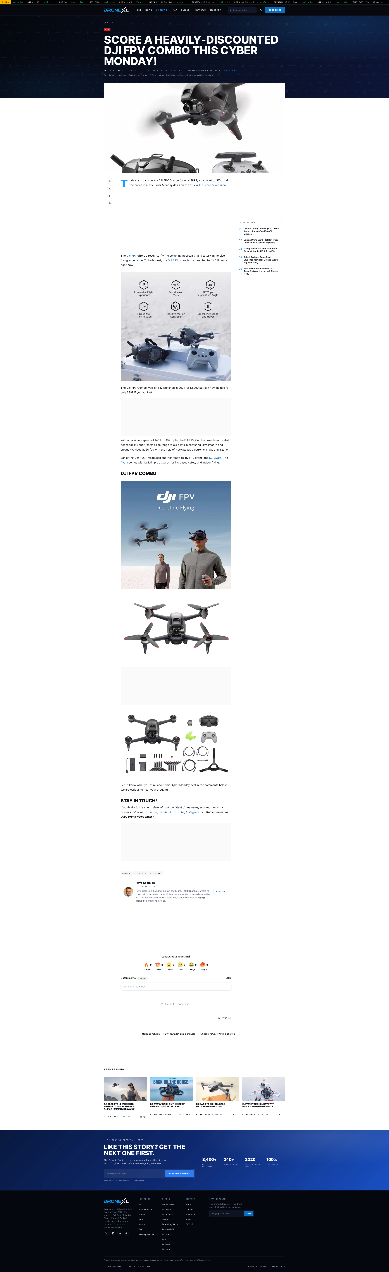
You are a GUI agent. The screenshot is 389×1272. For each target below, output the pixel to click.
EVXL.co (140, 897)
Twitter (152, 812)
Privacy (252, 1266)
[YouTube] (119, 1233)
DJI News (161, 10)
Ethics (188, 1219)
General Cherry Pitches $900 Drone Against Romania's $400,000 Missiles (261, 231)
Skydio (141, 1214)
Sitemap (273, 1266)
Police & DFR (168, 1229)
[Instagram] (126, 1233)
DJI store (205, 185)
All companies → (146, 1234)
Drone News (168, 1204)
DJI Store (156, 873)
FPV (164, 1239)
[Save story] (110, 181)
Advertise (190, 1214)
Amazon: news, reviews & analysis (217, 1033)
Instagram (192, 812)
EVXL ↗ (189, 1224)
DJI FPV (131, 255)
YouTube (178, 812)
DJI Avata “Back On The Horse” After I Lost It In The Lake (167, 1105)
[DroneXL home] (116, 10)
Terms (263, 1266)
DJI (118, 22)
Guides (185, 10)
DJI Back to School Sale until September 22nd (210, 1105)
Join (248, 1213)
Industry (215, 10)
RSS (283, 1266)
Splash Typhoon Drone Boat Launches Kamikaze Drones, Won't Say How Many (261, 260)
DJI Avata (215, 457)
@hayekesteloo (157, 900)
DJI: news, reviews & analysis (180, 1033)
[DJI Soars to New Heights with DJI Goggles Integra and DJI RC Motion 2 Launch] (125, 1089)
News (148, 10)
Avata (124, 462)
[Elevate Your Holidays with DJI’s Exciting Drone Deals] (263, 1089)
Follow (220, 891)
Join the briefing (180, 1173)
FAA (175, 10)
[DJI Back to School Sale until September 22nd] (217, 1089)
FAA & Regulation (170, 1224)
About (188, 1204)
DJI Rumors (167, 1214)
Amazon (220, 185)
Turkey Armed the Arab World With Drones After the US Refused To (261, 249)
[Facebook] (113, 1233)
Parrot (141, 1219)
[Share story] (110, 188)
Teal (140, 1229)
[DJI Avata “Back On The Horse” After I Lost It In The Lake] (171, 1089)
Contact (189, 1209)
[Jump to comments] (110, 203)
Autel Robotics (145, 1209)
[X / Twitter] (106, 1233)
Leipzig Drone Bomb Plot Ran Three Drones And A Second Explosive (261, 241)
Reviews (200, 10)
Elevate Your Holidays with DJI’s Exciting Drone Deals (258, 1105)
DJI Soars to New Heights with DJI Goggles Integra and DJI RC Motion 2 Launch (120, 1106)
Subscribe (275, 10)
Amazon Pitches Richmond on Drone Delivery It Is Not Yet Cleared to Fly (261, 271)
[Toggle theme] (260, 10)
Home (138, 10)
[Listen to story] (110, 196)
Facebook (165, 812)
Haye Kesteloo (145, 882)
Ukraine (165, 1234)
